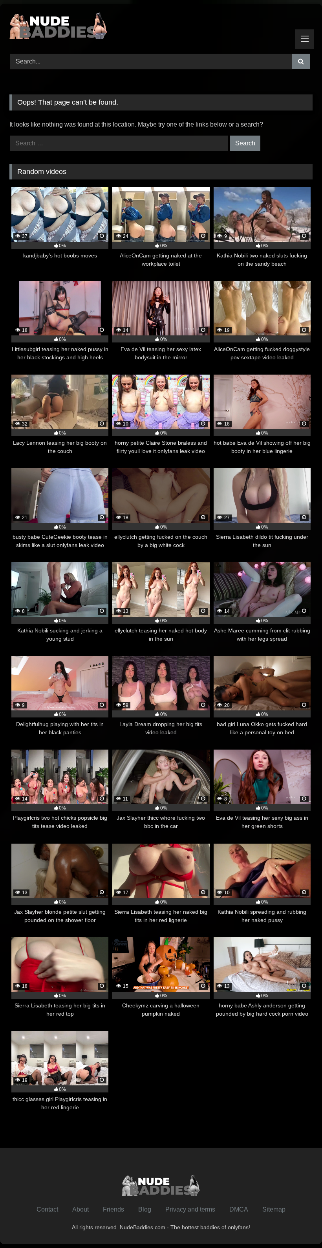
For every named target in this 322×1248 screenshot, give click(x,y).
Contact (47, 1209)
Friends (113, 1209)
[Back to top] (297, 1224)
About (80, 1209)
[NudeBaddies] (161, 26)
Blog (144, 1209)
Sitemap (273, 1209)
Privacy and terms (190, 1209)
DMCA (238, 1209)
